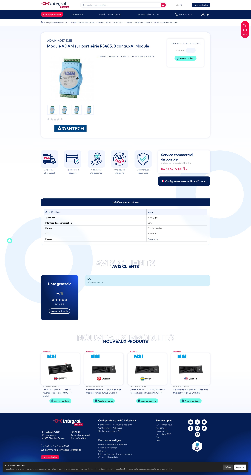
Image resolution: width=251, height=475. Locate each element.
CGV (158, 440)
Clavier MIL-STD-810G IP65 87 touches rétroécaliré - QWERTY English (57, 392)
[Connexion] (203, 14)
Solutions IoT (77, 14)
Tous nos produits (51, 14)
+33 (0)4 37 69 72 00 (57, 445)
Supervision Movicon (107, 447)
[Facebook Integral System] (190, 428)
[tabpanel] (125, 225)
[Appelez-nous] (245, 25)
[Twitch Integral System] (197, 434)
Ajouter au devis (186, 58)
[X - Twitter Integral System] (197, 422)
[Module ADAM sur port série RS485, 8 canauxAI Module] (70, 78)
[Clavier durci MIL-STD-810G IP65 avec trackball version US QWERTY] (190, 369)
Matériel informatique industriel (112, 444)
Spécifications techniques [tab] (125, 202)
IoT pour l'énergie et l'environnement (115, 454)
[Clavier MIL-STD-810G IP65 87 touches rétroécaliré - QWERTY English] (60, 369)
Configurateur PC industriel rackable (115, 424)
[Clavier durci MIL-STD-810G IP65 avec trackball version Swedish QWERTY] (147, 369)
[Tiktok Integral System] (204, 428)
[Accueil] (42, 22)
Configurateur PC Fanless (110, 427)
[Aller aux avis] (55, 119)
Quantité (179, 50)
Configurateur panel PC (109, 431)
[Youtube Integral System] (204, 422)
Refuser (228, 467)
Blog (158, 437)
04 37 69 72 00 (171, 169)
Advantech (153, 239)
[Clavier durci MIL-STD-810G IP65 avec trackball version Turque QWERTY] (103, 369)
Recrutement (162, 431)
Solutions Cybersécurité (148, 14)
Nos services (161, 427)
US (177, 5)
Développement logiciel (110, 14)
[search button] (163, 5)
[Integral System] (55, 5)
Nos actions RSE (163, 434)
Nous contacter (201, 5)
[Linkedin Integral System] (190, 422)
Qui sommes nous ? (164, 424)
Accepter (240, 467)
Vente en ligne (185, 14)
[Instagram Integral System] (197, 428)
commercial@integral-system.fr (63, 449)
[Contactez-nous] (245, 30)
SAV (245, 34)
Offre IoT (102, 450)
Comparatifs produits (108, 457)
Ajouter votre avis (59, 311)
